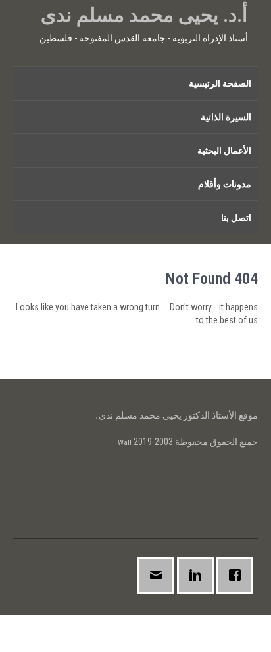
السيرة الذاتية (226, 117)
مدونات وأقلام (224, 184)
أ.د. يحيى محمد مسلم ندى (144, 14)
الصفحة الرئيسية (220, 83)
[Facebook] (238, 575)
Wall (125, 442)
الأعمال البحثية (224, 150)
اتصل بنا (236, 217)
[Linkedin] (198, 575)
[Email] (159, 575)
